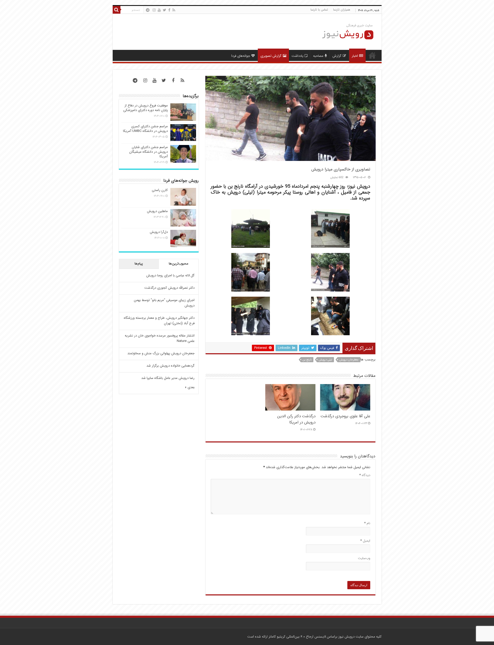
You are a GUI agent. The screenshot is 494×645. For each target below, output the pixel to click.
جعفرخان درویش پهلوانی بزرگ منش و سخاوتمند (161, 353)
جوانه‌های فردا (240, 56)
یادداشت (297, 56)
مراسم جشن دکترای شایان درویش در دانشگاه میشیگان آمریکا (148, 151)
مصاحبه (318, 56)
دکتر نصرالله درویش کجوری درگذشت (169, 287)
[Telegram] (147, 10)
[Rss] (174, 10)
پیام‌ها (139, 263)
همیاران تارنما (341, 9)
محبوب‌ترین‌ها (178, 263)
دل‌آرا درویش (159, 232)
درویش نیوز (346, 636)
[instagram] (154, 10)
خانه (372, 55)
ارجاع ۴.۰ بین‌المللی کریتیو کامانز (291, 636)
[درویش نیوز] (344, 31)
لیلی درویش (325, 360)
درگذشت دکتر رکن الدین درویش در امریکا (296, 419)
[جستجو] (116, 10)
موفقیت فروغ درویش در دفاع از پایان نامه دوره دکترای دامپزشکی (145, 108)
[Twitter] (164, 10)
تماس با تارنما (319, 9)
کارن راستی (160, 190)
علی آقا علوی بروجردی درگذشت (345, 416)
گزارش (336, 56)
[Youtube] (159, 10)
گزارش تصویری (270, 56)
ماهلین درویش (157, 211)
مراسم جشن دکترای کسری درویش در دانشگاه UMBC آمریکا (145, 129)
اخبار (355, 56)
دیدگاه (364, 475)
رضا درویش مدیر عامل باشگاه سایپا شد (168, 378)
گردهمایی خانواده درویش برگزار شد (170, 365)
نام (367, 523)
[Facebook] (169, 10)
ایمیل (365, 540)
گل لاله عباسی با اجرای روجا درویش (170, 275)
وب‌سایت (364, 558)
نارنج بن (307, 360)
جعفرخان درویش (349, 360)
